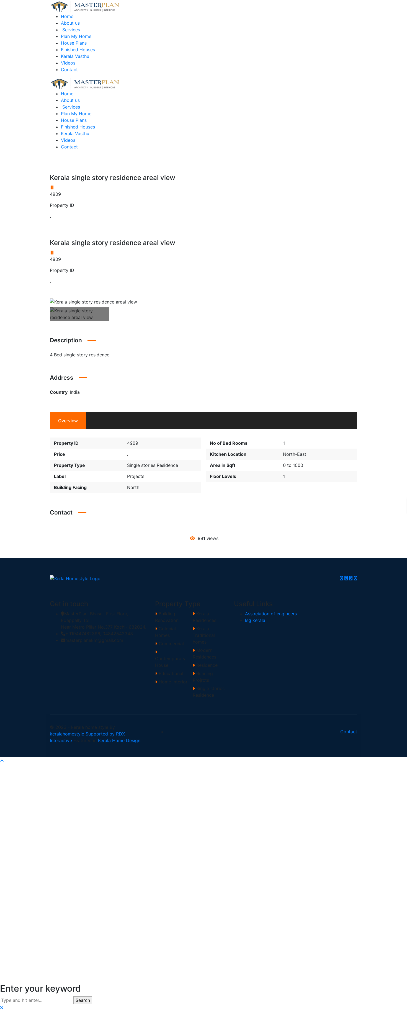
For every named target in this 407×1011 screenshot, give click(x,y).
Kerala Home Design (119, 740)
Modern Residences (204, 653)
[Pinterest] (355, 578)
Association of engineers (271, 613)
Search (83, 1000)
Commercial (170, 643)
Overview (68, 420)
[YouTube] (350, 578)
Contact (348, 731)
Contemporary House (170, 662)
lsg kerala (255, 620)
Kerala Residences (204, 617)
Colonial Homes (165, 632)
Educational (170, 673)
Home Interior (172, 682)
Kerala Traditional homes (204, 635)
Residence (206, 665)
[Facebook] (341, 578)
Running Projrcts (203, 677)
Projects (135, 476)
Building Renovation (167, 617)
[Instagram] (346, 578)
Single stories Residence (152, 465)
